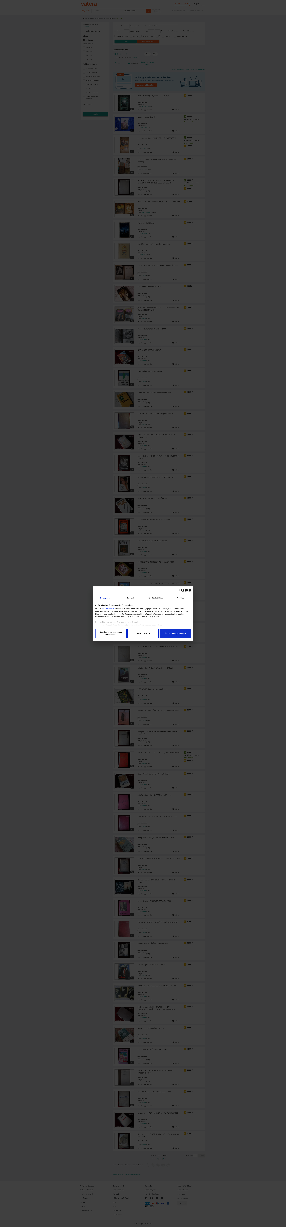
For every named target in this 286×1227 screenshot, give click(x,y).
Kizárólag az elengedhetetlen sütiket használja (111, 633)
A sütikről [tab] (181, 598)
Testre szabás (141, 633)
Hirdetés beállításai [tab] (155, 598)
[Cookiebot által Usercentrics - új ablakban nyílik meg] (181, 590)
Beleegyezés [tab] (105, 598)
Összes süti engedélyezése (175, 633)
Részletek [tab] (130, 598)
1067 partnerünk (108, 609)
